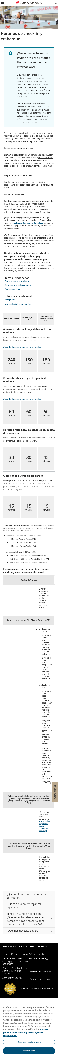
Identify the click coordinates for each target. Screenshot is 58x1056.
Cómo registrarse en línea (17, 281)
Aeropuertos (10, 299)
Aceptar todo (29, 1050)
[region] (29, 1027)
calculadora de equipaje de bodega (27, 223)
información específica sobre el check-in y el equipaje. (44, 826)
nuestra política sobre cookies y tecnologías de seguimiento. (25, 1032)
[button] (2, 2)
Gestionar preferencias (29, 1042)
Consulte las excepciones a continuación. (22, 347)
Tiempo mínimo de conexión (18, 285)
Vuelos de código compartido (18, 304)
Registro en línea (12, 289)
